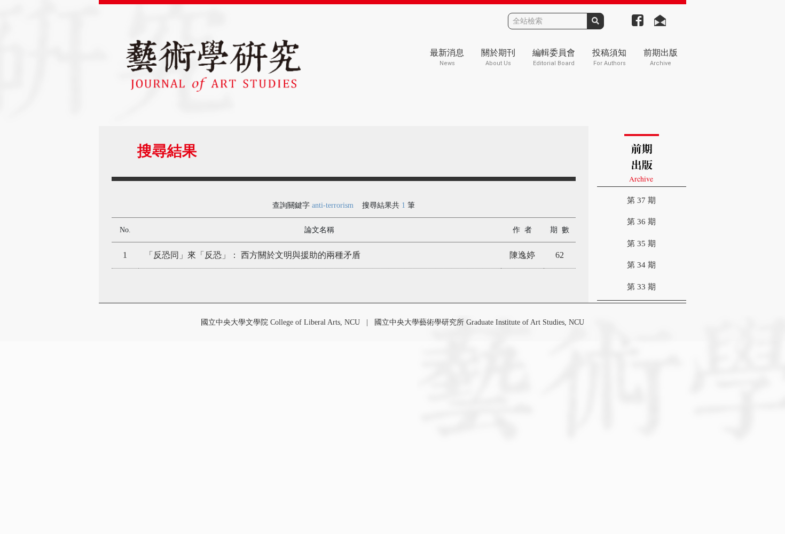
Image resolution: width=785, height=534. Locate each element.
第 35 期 (641, 243)
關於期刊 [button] (498, 57)
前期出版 (660, 57)
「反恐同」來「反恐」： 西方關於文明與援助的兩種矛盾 (252, 255)
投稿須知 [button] (609, 57)
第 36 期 (641, 221)
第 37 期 (641, 200)
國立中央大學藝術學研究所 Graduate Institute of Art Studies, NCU (479, 322)
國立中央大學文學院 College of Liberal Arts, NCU (280, 322)
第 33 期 (641, 286)
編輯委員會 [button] (553, 57)
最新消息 (447, 57)
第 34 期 (641, 265)
